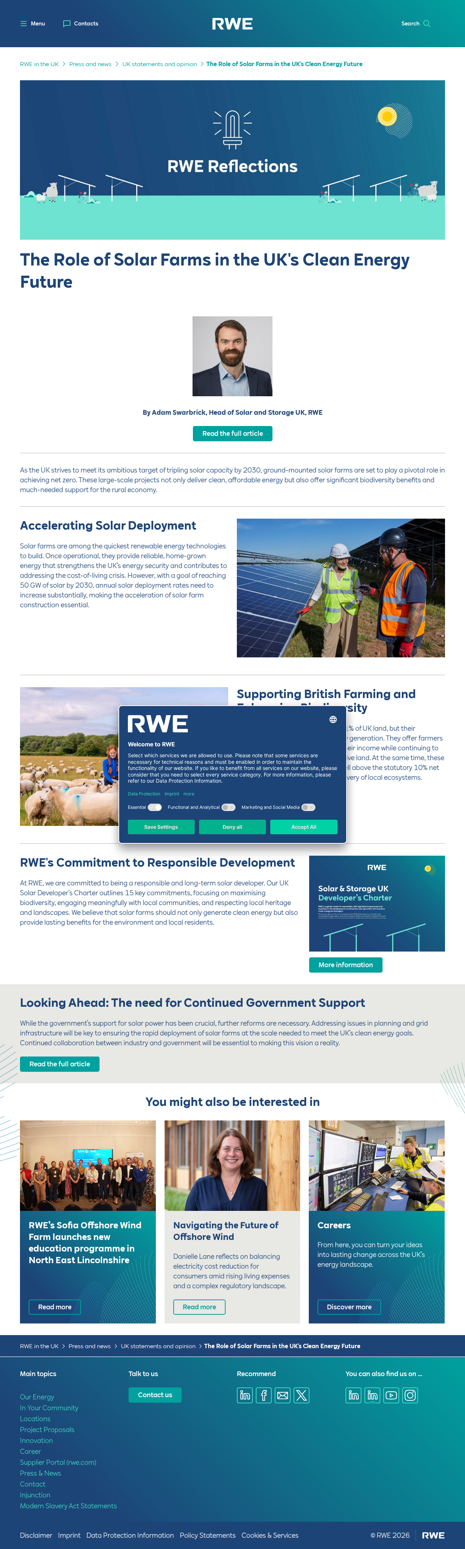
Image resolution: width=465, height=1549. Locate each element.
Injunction (35, 1495)
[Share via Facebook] (264, 1395)
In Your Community (49, 1408)
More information (346, 965)
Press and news (90, 64)
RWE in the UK (39, 64)
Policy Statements (208, 1535)
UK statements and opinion (159, 64)
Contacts (86, 23)
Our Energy (37, 1397)
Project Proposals (47, 1430)
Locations (35, 1419)
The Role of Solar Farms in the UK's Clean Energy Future (284, 64)
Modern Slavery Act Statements (68, 1506)
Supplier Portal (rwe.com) (58, 1462)
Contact (32, 1484)
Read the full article (232, 433)
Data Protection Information (130, 1535)
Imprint (69, 1535)
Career (30, 1451)
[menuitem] (80, 24)
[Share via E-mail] (283, 1395)
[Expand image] (427, 640)
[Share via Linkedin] (245, 1395)
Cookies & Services (270, 1535)
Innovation (36, 1440)
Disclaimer (36, 1535)
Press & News (40, 1473)
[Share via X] (302, 1395)
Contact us (155, 1395)
